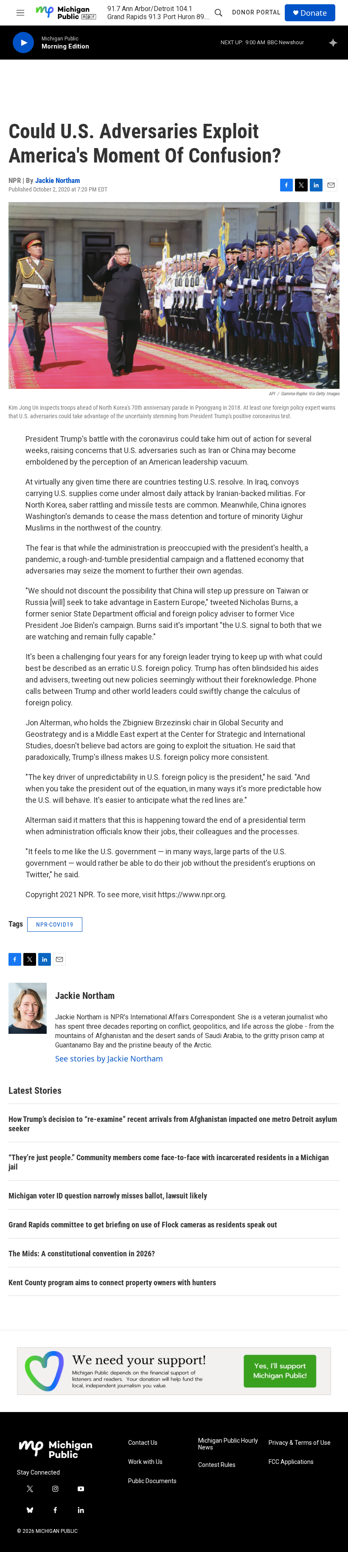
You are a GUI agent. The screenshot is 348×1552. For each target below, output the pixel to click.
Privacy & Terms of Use (300, 1443)
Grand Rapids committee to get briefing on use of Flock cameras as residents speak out (142, 1224)
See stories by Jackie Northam (109, 1058)
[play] (23, 43)
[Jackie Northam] (27, 1008)
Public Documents (152, 1481)
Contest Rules (217, 1465)
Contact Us (142, 1443)
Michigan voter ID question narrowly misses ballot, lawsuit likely (107, 1195)
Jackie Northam (57, 180)
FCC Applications (291, 1462)
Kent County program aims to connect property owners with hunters (112, 1282)
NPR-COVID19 (54, 924)
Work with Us (145, 1462)
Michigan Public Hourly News (228, 1444)
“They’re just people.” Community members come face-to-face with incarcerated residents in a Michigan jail (168, 1162)
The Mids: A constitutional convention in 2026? (81, 1253)
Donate (313, 13)
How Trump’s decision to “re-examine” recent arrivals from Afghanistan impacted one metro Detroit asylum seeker (172, 1124)
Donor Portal (256, 12)
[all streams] (335, 43)
